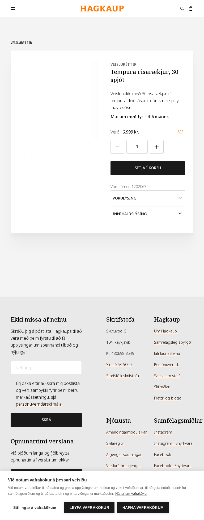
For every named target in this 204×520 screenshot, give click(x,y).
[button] (148, 198)
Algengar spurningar (124, 454)
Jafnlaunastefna (167, 353)
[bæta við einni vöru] (157, 147)
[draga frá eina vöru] (117, 147)
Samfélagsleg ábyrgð (172, 342)
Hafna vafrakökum (143, 508)
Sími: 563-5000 (118, 364)
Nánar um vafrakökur (131, 494)
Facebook (162, 454)
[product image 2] (38, 153)
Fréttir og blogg (167, 398)
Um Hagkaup (165, 331)
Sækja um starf (167, 375)
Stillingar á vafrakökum (34, 508)
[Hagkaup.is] (102, 9)
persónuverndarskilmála (39, 404)
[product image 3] (56, 153)
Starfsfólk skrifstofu (122, 375)
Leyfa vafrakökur (89, 508)
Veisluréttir (21, 42)
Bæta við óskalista (180, 131)
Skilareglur (115, 443)
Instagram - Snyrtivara (173, 443)
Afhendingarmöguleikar (126, 432)
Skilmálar (161, 387)
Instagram (163, 432)
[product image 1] (20, 153)
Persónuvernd (166, 364)
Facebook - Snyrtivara (173, 465)
